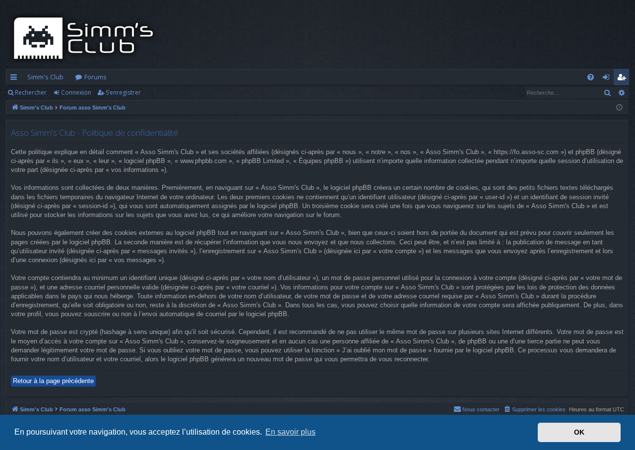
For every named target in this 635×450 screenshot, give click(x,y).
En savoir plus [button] (290, 432)
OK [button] (579, 432)
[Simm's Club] (86, 38)
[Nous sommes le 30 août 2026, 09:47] (619, 107)
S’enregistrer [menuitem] (623, 78)
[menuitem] (590, 77)
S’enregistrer (123, 92)
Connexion (76, 92)
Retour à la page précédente (53, 381)
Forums (95, 76)
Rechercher (31, 92)
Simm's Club (45, 76)
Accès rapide (15, 78)
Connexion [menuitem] (608, 78)
